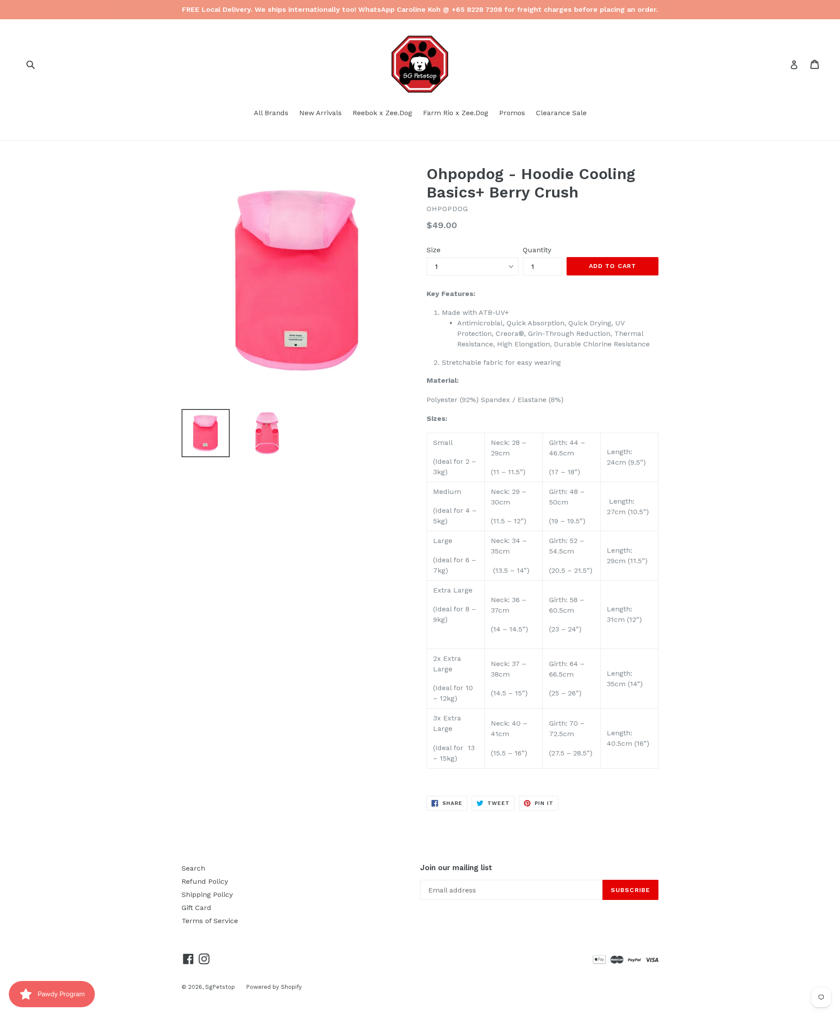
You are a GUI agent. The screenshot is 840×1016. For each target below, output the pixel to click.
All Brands (271, 113)
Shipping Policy (207, 894)
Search (193, 868)
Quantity (537, 250)
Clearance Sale (561, 113)
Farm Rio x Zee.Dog (455, 113)
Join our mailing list (456, 867)
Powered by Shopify (274, 987)
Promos (512, 113)
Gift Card (196, 907)
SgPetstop (220, 987)
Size (434, 250)
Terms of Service (210, 921)
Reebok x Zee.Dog (382, 113)
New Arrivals (320, 113)
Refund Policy (205, 881)
